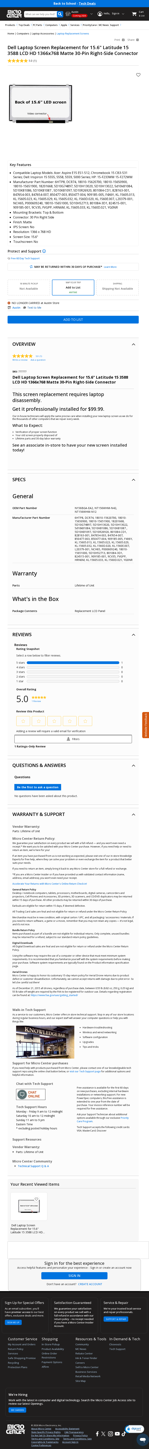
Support (114, 25)
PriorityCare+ (90, 25)
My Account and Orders (22, 1344)
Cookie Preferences (41, 1445)
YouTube (117, 1433)
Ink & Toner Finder (86, 1358)
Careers (80, 1362)
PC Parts (37, 25)
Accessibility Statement (67, 1428)
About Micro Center (41, 1428)
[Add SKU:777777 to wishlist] (36, 1199)
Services (75, 25)
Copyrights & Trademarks (44, 1441)
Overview (24, 344)
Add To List (73, 319)
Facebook (96, 1433)
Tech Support (117, 1349)
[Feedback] (145, 724)
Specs (19, 479)
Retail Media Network (87, 1376)
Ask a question (38, 360)
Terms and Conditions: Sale (77, 1438)
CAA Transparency (74, 1432)
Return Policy (15, 1349)
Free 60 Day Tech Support (25, 258)
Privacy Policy (80, 1435)
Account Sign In (70, 1441)
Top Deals (24, 25)
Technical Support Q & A (33, 1166)
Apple (64, 25)
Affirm (45, 1367)
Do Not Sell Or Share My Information (50, 1435)
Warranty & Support (38, 814)
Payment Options (52, 1362)
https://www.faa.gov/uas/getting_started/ (54, 995)
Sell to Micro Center (87, 1367)
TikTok (123, 1433)
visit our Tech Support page (85, 1071)
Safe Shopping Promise (22, 1358)
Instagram (110, 1433)
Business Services (86, 1372)
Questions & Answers (39, 765)
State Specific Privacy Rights (46, 1432)
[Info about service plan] (44, 251)
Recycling (13, 1362)
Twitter (104, 1433)
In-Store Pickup (51, 1344)
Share (131, 40)
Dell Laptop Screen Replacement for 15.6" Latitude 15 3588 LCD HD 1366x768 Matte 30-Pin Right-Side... (26, 1229)
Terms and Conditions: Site (45, 1438)
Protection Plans (17, 1367)
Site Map (80, 1381)
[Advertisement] (78, 1250)
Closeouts (115, 1344)
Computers (51, 25)
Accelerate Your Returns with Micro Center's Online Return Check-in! (49, 883)
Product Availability (53, 1349)
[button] (134, 1429)
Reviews (22, 634)
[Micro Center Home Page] (14, 12)
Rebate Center (84, 1353)
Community (82, 1344)
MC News (104, 25)
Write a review (20, 360)
